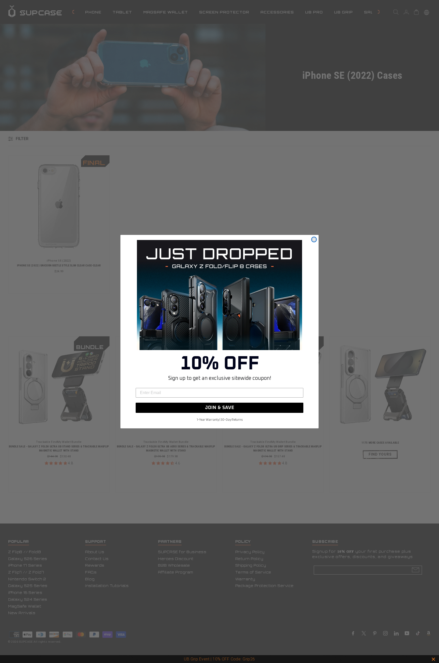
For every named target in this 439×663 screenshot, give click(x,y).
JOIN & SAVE (219, 407)
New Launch (242, 659)
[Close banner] (433, 659)
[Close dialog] (314, 239)
